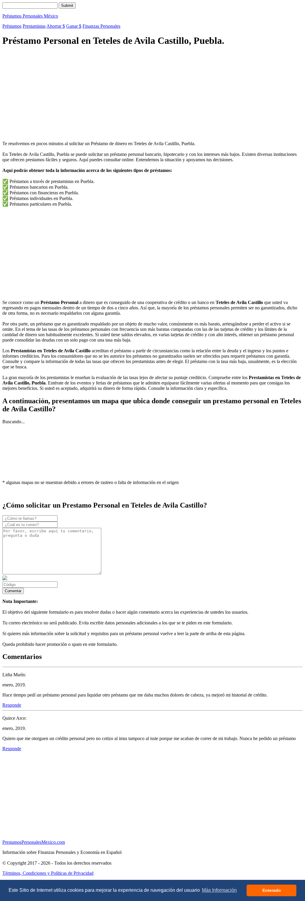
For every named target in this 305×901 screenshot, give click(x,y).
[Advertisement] (152, 94)
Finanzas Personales (101, 26)
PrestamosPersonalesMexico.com (33, 842)
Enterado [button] (271, 890)
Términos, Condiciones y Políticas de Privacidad (48, 873)
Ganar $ (73, 26)
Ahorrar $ (55, 26)
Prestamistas (34, 26)
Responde (11, 705)
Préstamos (11, 26)
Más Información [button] (219, 890)
